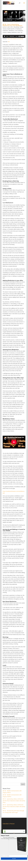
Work (18, 32)
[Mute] (19, 36)
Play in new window (12, 38)
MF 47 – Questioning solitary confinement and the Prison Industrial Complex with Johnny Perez (14, 800)
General (4, 29)
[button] (14, 835)
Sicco (5, 27)
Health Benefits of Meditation (14, 29)
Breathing (16, 27)
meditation (5, 30)
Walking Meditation (12, 32)
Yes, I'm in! (14, 858)
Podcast (5, 32)
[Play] (4, 36)
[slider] (22, 36)
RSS (9, 41)
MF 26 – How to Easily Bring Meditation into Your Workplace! (12, 25)
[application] (14, 36)
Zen (21, 32)
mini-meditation (19, 30)
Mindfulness (11, 30)
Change (21, 27)
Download (20, 38)
